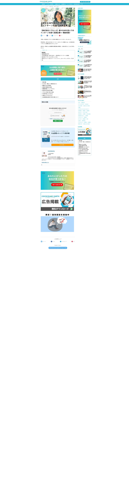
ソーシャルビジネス (81, 104)
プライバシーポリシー (56, 118)
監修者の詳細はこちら (45, 162)
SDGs (79, 102)
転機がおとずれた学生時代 (46, 85)
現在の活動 (44, 82)
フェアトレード (80, 117)
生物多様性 (79, 110)
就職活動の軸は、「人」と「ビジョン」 (48, 88)
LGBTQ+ (79, 120)
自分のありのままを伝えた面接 (47, 90)
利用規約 (51, 118)
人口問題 (86, 115)
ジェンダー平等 (85, 112)
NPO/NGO (86, 104)
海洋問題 (85, 122)
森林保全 (84, 110)
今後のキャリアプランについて (47, 95)
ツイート (44, 35)
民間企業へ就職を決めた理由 (47, 87)
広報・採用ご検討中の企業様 (85, 1)
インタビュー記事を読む (50, 4)
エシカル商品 (80, 105)
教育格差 (85, 117)
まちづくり (79, 112)
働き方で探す (56, 6)
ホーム (43, 6)
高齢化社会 (83, 120)
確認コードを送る (58, 120)
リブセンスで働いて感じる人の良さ (48, 92)
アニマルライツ (80, 122)
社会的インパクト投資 (86, 105)
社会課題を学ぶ (63, 4)
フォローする (58, 247)
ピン (61, 35)
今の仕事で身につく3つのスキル (47, 93)
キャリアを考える (69, 4)
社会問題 (89, 122)
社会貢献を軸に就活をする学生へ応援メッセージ (50, 97)
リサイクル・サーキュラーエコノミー (83, 109)
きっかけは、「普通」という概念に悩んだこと (49, 83)
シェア (49, 35)
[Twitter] (41, 164)
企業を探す (43, 4)
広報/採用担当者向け (77, 4)
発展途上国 (82, 102)
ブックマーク (55, 35)
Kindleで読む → (62, 144)
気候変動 (88, 110)
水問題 (79, 107)
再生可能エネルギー (81, 115)
